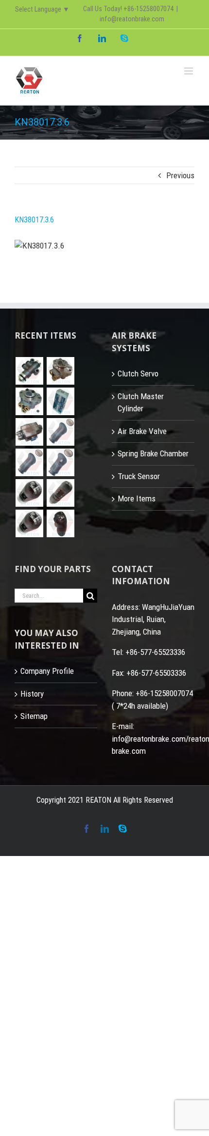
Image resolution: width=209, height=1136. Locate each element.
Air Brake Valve (142, 431)
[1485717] (29, 523)
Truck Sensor (139, 476)
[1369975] (60, 493)
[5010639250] (60, 432)
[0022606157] (29, 401)
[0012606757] (29, 432)
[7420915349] (29, 462)
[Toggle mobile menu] (189, 71)
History (32, 694)
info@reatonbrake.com (132, 19)
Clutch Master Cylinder (141, 402)
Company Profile (47, 671)
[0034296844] (60, 401)
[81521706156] (29, 371)
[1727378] (60, 523)
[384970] (29, 493)
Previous (180, 175)
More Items (137, 498)
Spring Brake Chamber (153, 453)
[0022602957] (60, 371)
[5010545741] (60, 462)
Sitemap (34, 716)
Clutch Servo (138, 373)
